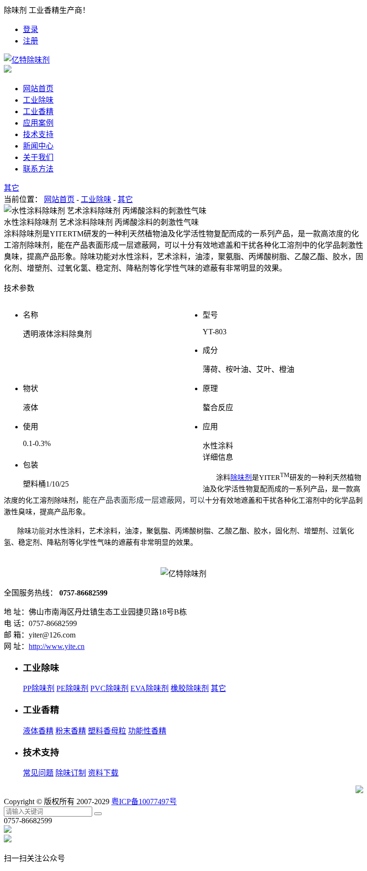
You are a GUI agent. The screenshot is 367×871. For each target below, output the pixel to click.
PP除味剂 (38, 688)
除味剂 (241, 477)
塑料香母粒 (107, 731)
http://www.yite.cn (57, 646)
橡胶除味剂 (190, 688)
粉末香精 (70, 731)
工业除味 (96, 199)
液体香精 (38, 731)
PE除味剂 (72, 688)
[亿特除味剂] (27, 60)
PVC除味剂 (109, 688)
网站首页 (38, 89)
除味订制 (70, 773)
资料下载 (103, 773)
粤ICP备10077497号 (144, 801)
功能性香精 (147, 731)
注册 (30, 41)
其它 (125, 199)
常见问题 (38, 773)
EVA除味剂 (149, 688)
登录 (30, 29)
